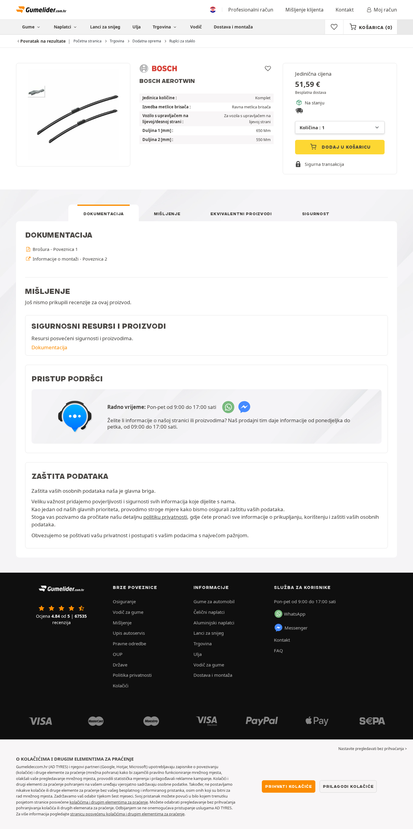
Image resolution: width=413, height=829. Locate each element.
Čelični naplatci (209, 612)
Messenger (296, 628)
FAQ (278, 650)
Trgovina (162, 27)
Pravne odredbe (129, 643)
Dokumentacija (103, 213)
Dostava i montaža (233, 27)
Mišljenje (167, 213)
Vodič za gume (128, 612)
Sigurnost (316, 213)
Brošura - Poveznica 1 (54, 249)
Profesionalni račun (250, 9)
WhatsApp (294, 614)
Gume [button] (29, 27)
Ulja (136, 27)
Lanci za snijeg (105, 27)
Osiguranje (124, 601)
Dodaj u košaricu (345, 147)
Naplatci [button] (63, 27)
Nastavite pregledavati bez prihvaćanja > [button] (372, 748)
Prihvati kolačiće (288, 786)
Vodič (196, 27)
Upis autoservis (129, 633)
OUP (117, 654)
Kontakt (345, 9)
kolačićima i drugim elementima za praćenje (109, 802)
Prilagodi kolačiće (348, 786)
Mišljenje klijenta (304, 9)
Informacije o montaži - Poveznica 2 (69, 259)
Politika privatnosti (132, 675)
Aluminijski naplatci (213, 623)
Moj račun (385, 9)
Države (120, 665)
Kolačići (120, 686)
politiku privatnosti (165, 516)
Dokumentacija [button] (49, 347)
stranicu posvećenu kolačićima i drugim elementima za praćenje (127, 814)
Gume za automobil (214, 601)
